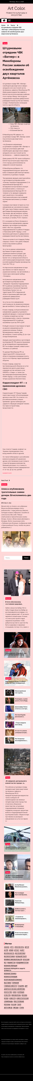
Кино (15, 992)
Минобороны (16, 995)
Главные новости (10, 986)
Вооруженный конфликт (13, 979)
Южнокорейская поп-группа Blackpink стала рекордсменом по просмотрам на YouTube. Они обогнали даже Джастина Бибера (21, 692)
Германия (15, 983)
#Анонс (6, 947)
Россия (13, 1004)
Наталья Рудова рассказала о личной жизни (20, 716)
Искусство (8, 992)
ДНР (26, 986)
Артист (16, 950)
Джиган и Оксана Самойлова (14, 989)
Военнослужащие (10, 976)
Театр (5, 43)
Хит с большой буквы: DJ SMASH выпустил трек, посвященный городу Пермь (15, 682)
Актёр (6, 950)
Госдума (21, 986)
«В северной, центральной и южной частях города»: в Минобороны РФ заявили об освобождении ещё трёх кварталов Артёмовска (16, 782)
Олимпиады (8, 1001)
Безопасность (9, 953)
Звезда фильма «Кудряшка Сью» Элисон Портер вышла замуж (16, 654)
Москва (24, 995)
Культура (7, 995)
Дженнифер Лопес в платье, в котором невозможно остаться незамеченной (21, 708)
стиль (21, 1007)
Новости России (22, 998)
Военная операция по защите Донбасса (14, 969)
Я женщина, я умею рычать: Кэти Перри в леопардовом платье (21, 700)
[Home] (4, 20)
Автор (27, 947)
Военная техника (10, 973)
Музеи (6, 998)
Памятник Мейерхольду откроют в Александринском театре (21, 902)
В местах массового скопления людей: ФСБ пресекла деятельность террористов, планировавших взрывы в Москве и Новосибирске (21, 934)
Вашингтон (11, 962)
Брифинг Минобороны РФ (13, 959)
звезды (16, 1007)
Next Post (4, 480)
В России (26, 959)
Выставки (7, 983)
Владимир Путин (22, 962)
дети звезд (8, 1007)
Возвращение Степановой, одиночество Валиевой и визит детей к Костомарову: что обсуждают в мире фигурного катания (21, 926)
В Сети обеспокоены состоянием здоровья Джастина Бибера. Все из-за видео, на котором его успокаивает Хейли (16, 603)
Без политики (20, 953)
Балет (22, 950)
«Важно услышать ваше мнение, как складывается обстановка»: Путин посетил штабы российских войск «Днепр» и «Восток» (16, 848)
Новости (12, 998)
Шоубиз (4, 484)
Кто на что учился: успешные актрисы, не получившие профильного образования (21, 732)
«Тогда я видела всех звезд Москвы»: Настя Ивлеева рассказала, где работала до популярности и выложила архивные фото (20, 724)
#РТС (12, 947)
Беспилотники (9, 956)
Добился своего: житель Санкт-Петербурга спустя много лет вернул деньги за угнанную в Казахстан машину (21, 910)
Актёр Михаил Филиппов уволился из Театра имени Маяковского (21, 886)
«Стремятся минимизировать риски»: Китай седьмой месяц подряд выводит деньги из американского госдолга (20, 918)
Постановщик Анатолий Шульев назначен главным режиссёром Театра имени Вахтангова (21, 894)
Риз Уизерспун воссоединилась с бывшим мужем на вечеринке (21, 740)
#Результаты (19, 947)
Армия (11, 950)
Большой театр (21, 956)
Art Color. (16, 8)
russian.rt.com (7, 473)
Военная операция (10, 965)
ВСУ (5, 962)
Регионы (7, 1004)
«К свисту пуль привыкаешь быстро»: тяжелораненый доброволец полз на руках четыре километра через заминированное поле (16, 876)
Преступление (19, 1001)
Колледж (20, 992)
